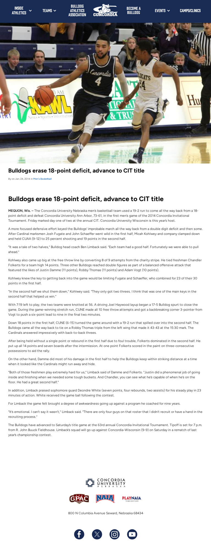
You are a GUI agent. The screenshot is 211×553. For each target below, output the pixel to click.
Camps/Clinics (190, 10)
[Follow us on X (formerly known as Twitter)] (97, 534)
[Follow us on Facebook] (79, 534)
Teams (47, 10)
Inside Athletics (19, 10)
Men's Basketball (42, 178)
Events (160, 10)
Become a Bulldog (134, 10)
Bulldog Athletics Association (77, 10)
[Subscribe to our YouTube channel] (132, 534)
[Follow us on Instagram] (114, 534)
